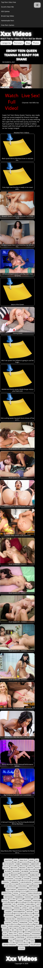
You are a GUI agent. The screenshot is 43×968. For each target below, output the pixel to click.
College (18, 879)
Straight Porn (8, 937)
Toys (32, 941)
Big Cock (14, 868)
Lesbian (37, 908)
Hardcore (7, 904)
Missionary (9, 915)
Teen (11, 941)
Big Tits (30, 868)
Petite (15, 923)
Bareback (25, 864)
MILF (36, 912)
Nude (36, 915)
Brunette (14, 875)
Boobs (6, 875)
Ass (37, 860)
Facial (15, 893)
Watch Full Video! (11, 101)
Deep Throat (11, 890)
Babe (18, 864)
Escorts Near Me (7, 7)
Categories (6, 43)
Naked (18, 915)
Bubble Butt (34, 875)
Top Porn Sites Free (8, 2)
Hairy (20, 901)
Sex (13, 930)
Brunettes (24, 875)
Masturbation (19, 912)
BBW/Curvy (35, 864)
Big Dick (22, 868)
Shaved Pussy (35, 930)
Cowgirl (5, 882)
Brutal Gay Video (7, 16)
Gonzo (5, 901)
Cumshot (37, 882)
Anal (16, 860)
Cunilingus (22, 886)
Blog (28, 43)
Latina (24, 908)
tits (26, 941)
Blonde (8, 871)
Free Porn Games (7, 25)
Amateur (8, 860)
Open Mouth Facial (24, 919)
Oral (36, 919)
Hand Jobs (37, 901)
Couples (35, 879)
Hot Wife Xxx (34, 103)
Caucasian (9, 879)
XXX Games (5, 11)
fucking (28, 897)
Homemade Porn (7, 20)
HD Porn (20, 904)
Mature (30, 912)
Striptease (20, 937)
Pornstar (23, 923)
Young (21, 948)
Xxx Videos (15, 34)
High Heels (30, 904)
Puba (36, 923)
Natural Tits (27, 915)
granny (13, 901)
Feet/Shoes (8, 897)
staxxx (27, 934)
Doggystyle (22, 890)
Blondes (16, 871)
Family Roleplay (34, 893)
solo (20, 934)
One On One (10, 919)
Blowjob (25, 871)
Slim (5, 934)
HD (14, 904)
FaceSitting (6, 893)
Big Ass (6, 868)
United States (23, 945)
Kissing (17, 908)
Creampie (14, 882)
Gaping (36, 897)
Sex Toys (19, 930)
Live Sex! (30, 95)
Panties (8, 923)
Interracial (7, 908)
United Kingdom (9, 945)
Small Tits (13, 934)
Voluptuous (35, 945)
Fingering (19, 897)
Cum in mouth (25, 882)
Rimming (6, 930)
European (33, 890)
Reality (38, 926)
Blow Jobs (34, 871)
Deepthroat (33, 886)
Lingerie (8, 912)
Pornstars (18, 43)
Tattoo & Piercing (33, 937)
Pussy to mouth (27, 926)
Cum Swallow (10, 886)
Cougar (26, 879)
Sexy (26, 930)
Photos (36, 43)
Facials (23, 893)
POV (30, 923)
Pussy (4, 926)
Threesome (19, 941)
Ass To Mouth (9, 864)
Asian (31, 860)
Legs (30, 908)
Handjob (27, 901)
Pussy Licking (13, 926)
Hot (38, 904)
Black (37, 868)
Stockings (36, 934)
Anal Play (23, 860)
